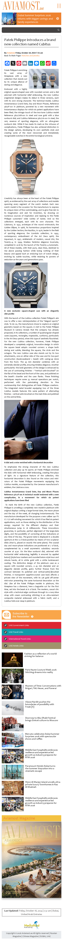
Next (57, 18)
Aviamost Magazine (19, 818)
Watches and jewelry (31, 55)
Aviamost (11, 53)
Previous (5, 18)
